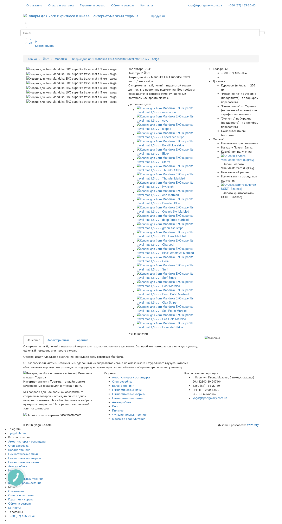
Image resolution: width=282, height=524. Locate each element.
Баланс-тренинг (123, 385)
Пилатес (117, 410)
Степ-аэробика (122, 381)
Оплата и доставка (61, 5)
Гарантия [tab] (82, 340)
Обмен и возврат (122, 5)
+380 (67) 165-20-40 (242, 5)
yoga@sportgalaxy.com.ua (204, 5)
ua (30, 42)
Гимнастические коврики (128, 394)
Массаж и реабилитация (128, 418)
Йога (115, 406)
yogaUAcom (17, 433)
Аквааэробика (121, 402)
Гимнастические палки (127, 398)
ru (30, 38)
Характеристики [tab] (58, 340)
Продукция (158, 16)
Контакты (146, 5)
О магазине (34, 5)
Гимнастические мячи (127, 390)
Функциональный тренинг (129, 414)
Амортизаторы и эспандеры (131, 377)
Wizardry (253, 425)
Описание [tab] (33, 340)
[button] (240, 157)
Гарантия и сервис (92, 5)
